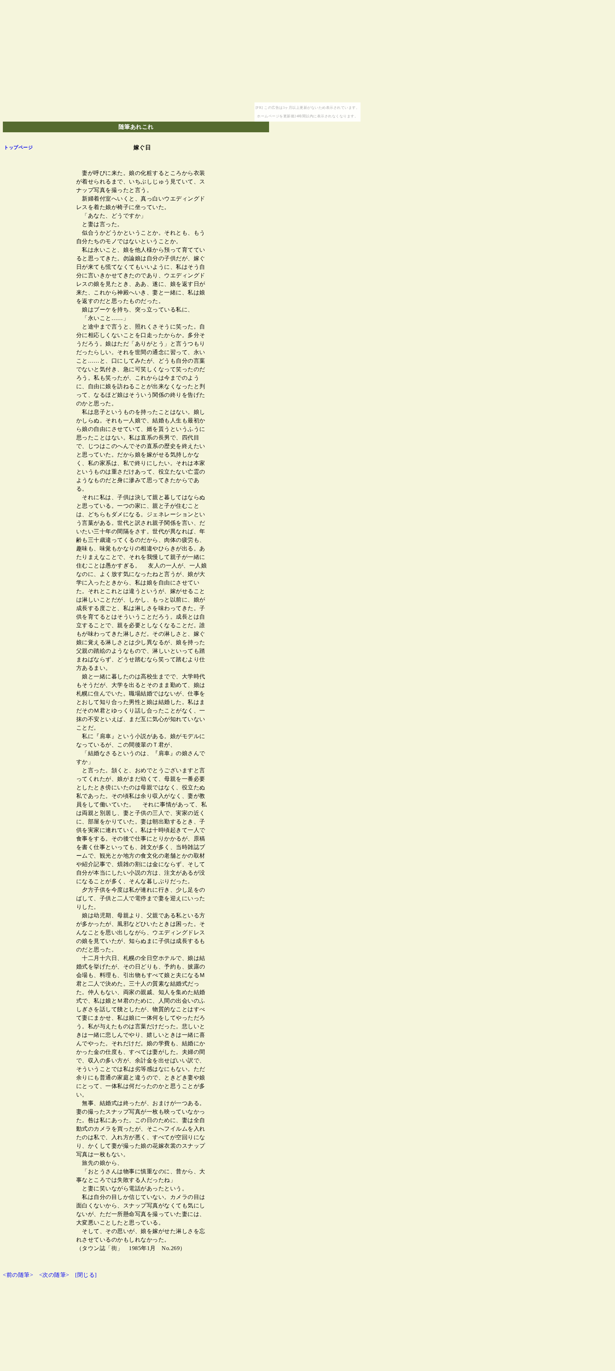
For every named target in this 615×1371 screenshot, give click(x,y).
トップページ (18, 147)
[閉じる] (86, 1275)
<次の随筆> (54, 1275)
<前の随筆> (18, 1275)
